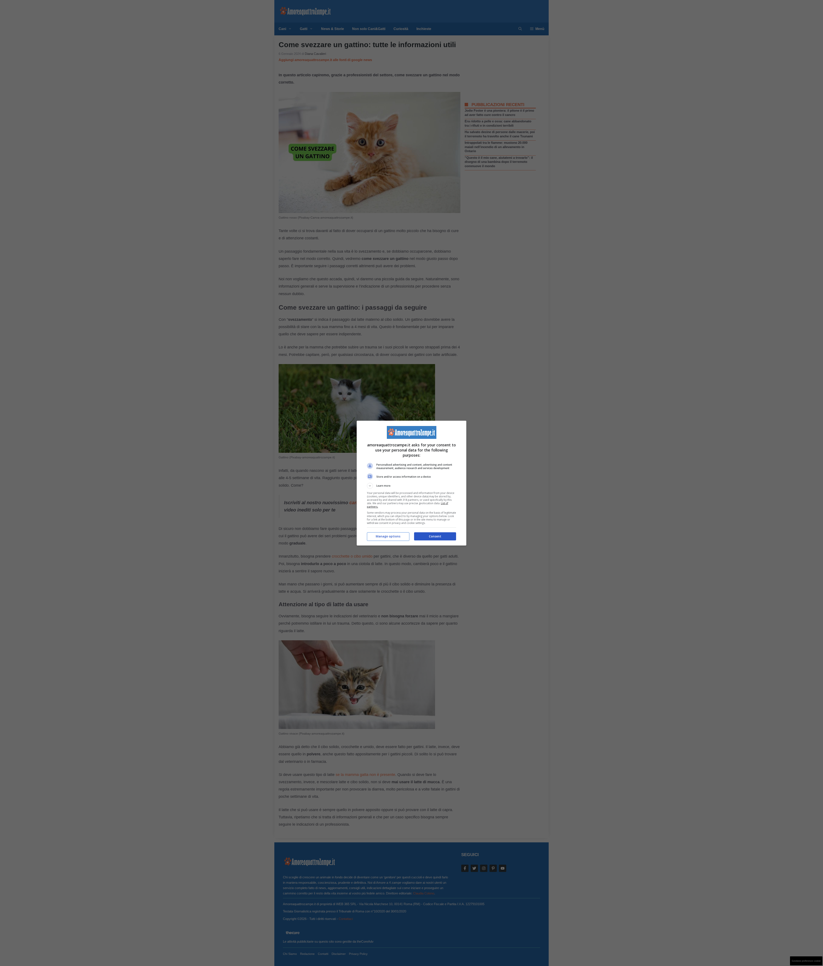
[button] (411, 486)
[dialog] (411, 483)
